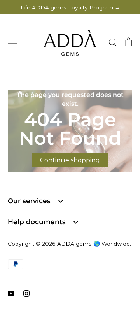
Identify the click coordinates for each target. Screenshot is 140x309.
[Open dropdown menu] (61, 201)
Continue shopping (70, 160)
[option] (70, 131)
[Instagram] (26, 293)
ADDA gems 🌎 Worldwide (93, 244)
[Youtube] (11, 293)
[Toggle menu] (12, 43)
